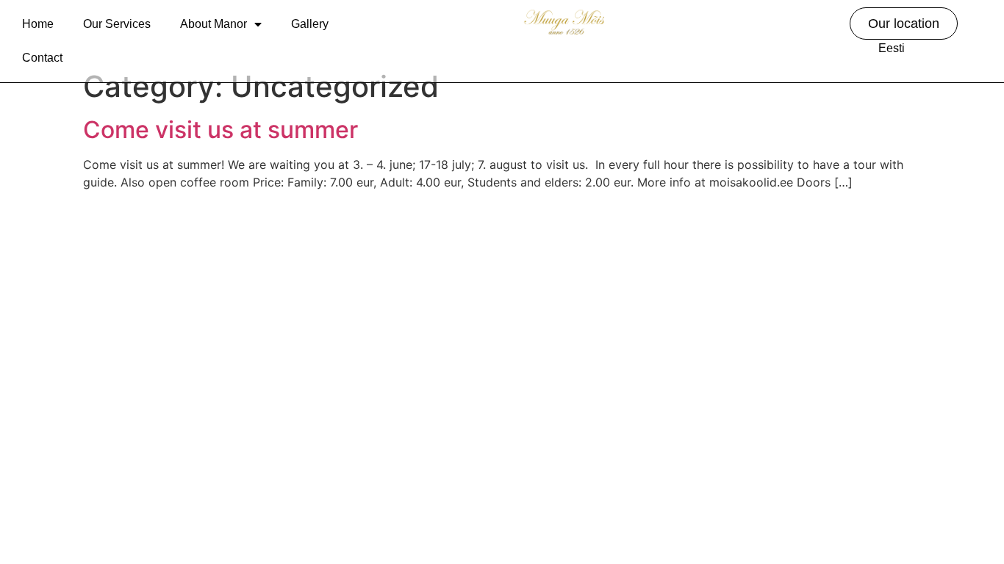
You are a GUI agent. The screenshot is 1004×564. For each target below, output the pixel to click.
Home (38, 24)
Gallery (310, 24)
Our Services (117, 24)
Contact (42, 57)
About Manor (213, 24)
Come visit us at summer (220, 129)
